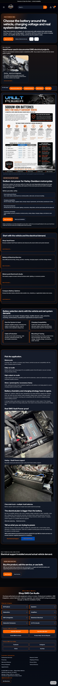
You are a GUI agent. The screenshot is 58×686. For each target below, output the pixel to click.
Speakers (33, 607)
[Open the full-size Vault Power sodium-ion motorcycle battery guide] (29, 133)
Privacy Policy (33, 662)
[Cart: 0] (54, 7)
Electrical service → (21, 521)
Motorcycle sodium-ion (15, 88)
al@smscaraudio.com (7, 677)
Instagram (42, 644)
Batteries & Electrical (37, 617)
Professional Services (7, 657)
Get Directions (6, 681)
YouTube (42, 648)
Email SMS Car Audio (15, 635)
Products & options (28, 88)
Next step (48, 88)
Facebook (15, 644)
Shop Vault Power (8, 39)
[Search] (45, 7)
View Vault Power (27, 538)
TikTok (16, 648)
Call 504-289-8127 (16, 631)
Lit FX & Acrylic (35, 623)
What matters (39, 88)
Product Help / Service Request (42, 635)
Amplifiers (34, 612)
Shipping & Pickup (34, 659)
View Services (17, 574)
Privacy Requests (6, 664)
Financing (4, 659)
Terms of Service (34, 664)
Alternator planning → (10, 521)
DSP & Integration (8, 617)
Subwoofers (6, 612)
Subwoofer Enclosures (9, 623)
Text (36, 39)
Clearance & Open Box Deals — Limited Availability (29, 1)
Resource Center (34, 657)
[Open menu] (4, 7)
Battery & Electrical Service (21, 39)
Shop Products (7, 574)
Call (31, 39)
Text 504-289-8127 (42, 631)
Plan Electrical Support (13, 538)
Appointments (5, 667)
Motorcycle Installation (20, 219)
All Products (6, 607)
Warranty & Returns (6, 662)
